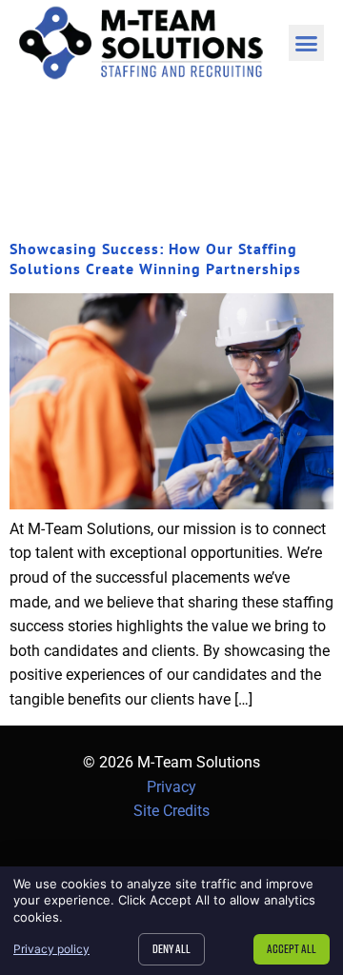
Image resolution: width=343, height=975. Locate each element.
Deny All (171, 948)
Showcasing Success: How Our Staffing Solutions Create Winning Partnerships (155, 258)
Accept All (291, 948)
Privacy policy (51, 949)
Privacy (171, 787)
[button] (307, 43)
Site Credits (171, 811)
